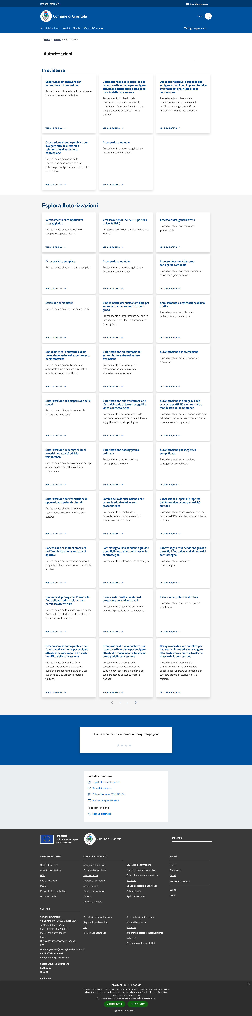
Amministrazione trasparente (141, 917)
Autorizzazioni (134, 891)
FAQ (85, 927)
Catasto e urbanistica (93, 891)
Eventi (173, 895)
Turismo (87, 896)
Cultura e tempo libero (94, 870)
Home (47, 39)
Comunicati (175, 870)
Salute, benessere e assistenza (142, 885)
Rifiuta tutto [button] (138, 1004)
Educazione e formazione (139, 864)
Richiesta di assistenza (94, 932)
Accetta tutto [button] (114, 1004)
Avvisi (173, 875)
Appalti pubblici (91, 886)
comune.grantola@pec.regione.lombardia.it (62, 949)
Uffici (42, 875)
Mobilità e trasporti (92, 901)
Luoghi (173, 889)
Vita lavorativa (90, 875)
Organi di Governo (49, 865)
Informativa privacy (136, 922)
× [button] (249, 984)
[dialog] (126, 998)
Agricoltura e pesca (136, 896)
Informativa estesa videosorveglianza (145, 932)
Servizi (57, 39)
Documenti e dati (48, 896)
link (154, 998)
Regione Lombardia (49, 4)
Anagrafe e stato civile (94, 865)
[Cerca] (208, 16)
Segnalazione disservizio (95, 922)
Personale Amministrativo (53, 891)
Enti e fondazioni (48, 880)
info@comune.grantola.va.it (54, 957)
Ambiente (131, 880)
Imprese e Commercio (94, 880)
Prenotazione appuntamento (97, 917)
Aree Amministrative (50, 870)
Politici (43, 886)
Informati (131, 927)
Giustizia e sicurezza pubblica (141, 870)
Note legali (132, 938)
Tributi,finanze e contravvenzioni (143, 875)
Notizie (173, 865)
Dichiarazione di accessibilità (141, 943)
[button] (126, 1011)
